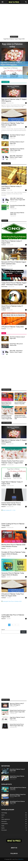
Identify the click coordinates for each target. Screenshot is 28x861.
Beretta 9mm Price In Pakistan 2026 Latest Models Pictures (6, 404)
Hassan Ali (3, 265)
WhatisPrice (21, 859)
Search (3, 629)
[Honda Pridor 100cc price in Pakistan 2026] (5, 345)
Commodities (4, 183)
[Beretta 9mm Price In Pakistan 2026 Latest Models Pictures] (7, 397)
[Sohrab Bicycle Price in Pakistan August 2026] (5, 803)
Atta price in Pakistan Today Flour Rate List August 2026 (12, 124)
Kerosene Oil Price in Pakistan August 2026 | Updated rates (13, 263)
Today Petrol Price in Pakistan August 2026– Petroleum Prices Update (13, 283)
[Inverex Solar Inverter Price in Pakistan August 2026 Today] (14, 495)
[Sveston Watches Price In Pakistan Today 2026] (5, 789)
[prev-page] (2, 357)
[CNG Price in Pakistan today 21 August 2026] (14, 231)
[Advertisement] (14, 21)
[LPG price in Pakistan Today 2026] (14, 319)
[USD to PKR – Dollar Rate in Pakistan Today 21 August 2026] (5, 157)
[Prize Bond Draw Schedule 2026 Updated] (5, 207)
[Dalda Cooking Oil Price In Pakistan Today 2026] (14, 515)
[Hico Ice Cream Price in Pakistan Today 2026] (21, 397)
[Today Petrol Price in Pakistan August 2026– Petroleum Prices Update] (14, 275)
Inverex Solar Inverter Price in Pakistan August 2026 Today (11, 503)
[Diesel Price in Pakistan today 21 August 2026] (14, 296)
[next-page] (5, 357)
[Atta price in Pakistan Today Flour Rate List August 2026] (14, 115)
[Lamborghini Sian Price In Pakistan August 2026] (14, 607)
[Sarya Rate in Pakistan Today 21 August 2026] (5, 136)
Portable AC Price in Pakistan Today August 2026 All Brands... (13, 553)
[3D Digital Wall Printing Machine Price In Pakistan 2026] (21, 410)
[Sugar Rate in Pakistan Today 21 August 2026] (11, 74)
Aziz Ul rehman (4, 286)
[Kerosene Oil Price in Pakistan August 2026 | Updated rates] (14, 254)
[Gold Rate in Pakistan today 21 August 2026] (5, 143)
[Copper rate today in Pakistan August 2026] (5, 214)
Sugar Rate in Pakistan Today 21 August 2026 (14, 38)
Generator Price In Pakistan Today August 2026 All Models (12, 574)
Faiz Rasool (3, 102)
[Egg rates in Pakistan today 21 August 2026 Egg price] (14, 54)
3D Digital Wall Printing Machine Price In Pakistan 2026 (21, 417)
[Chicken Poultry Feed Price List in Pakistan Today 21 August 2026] (7, 410)
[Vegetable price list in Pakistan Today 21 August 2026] (5, 150)
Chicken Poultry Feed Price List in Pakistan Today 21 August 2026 (6, 417)
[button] (2, 2)
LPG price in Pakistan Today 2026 (12, 327)
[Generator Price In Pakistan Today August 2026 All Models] (14, 565)
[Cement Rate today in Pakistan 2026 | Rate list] (5, 777)
